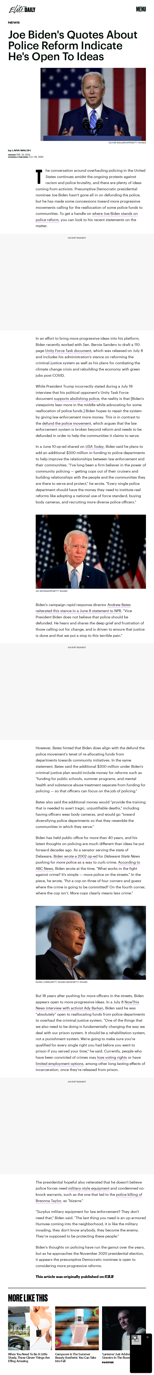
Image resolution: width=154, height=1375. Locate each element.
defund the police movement (66, 423)
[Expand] (134, 1337)
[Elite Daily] (22, 9)
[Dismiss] (147, 1337)
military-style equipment (88, 1188)
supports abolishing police (76, 398)
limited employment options (59, 1063)
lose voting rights (111, 1057)
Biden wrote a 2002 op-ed (75, 856)
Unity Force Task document (68, 350)
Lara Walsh (21, 150)
